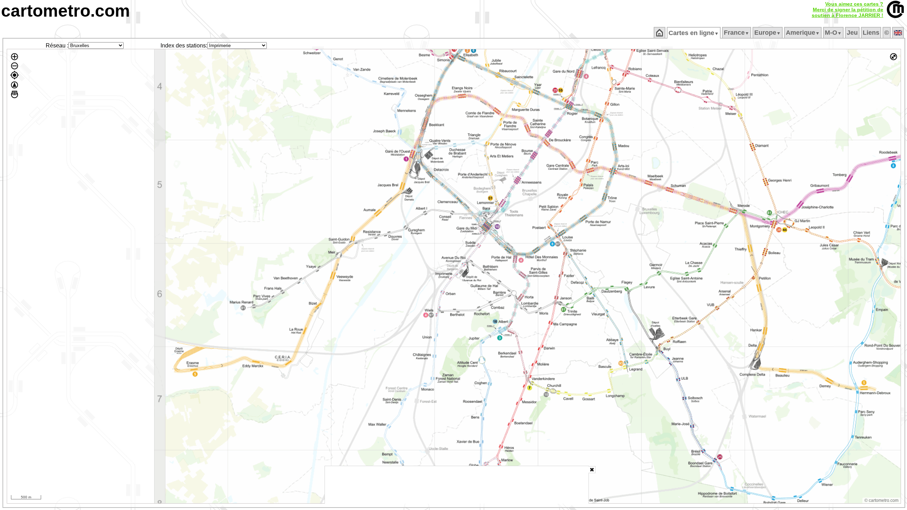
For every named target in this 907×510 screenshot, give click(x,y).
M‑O (833, 32)
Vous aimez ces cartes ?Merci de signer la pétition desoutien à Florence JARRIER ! (847, 9)
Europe (767, 32)
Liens (871, 32)
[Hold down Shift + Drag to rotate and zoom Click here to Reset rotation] (14, 85)
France (736, 32)
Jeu (852, 32)
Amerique (803, 32)
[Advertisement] (457, 485)
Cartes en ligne (694, 32)
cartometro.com (65, 10)
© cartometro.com (881, 500)
